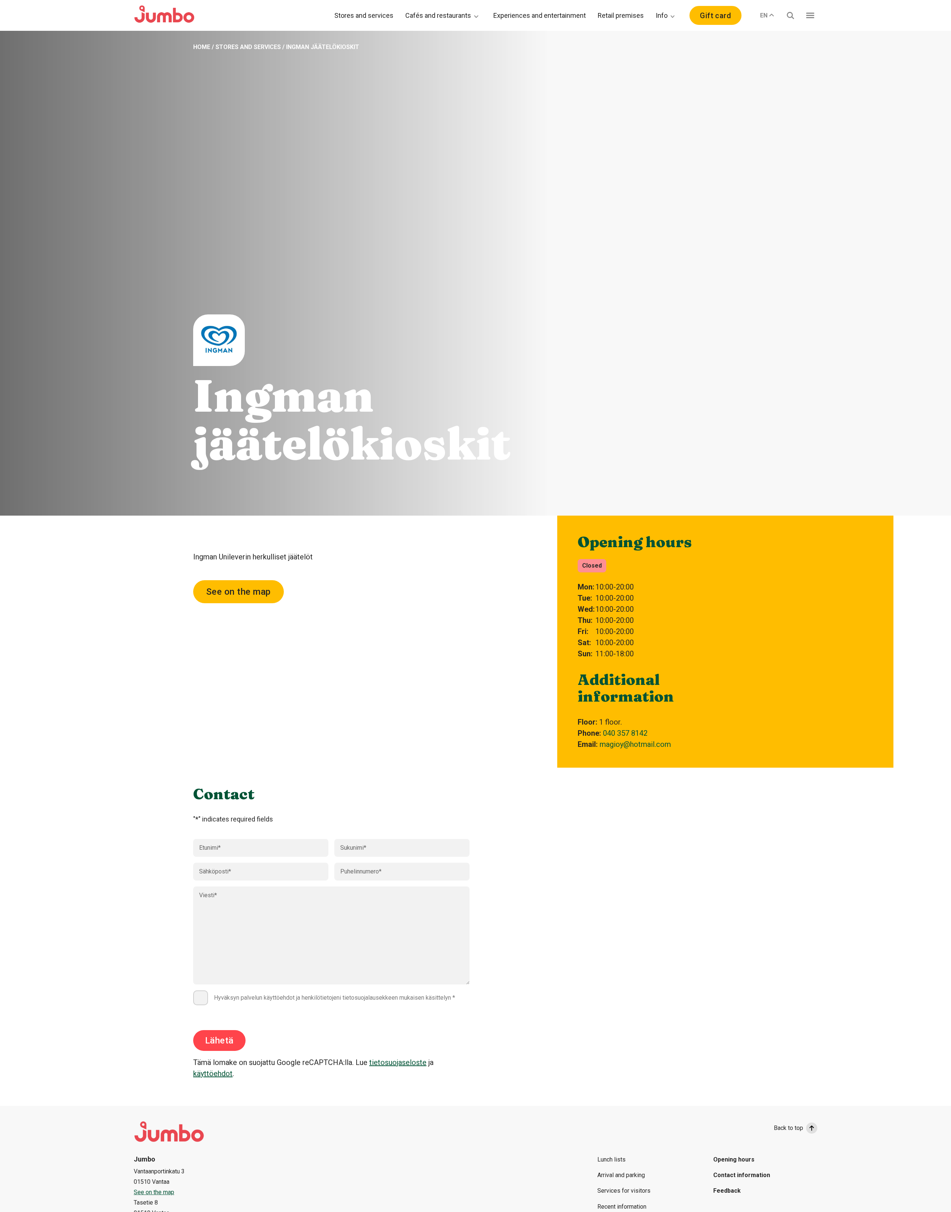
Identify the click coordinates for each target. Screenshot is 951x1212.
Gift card (715, 15)
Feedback (727, 1190)
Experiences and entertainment (539, 15)
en (763, 15)
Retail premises (621, 15)
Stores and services (363, 15)
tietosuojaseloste (397, 1062)
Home (201, 46)
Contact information (741, 1175)
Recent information (621, 1206)
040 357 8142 (625, 733)
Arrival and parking (621, 1175)
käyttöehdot (213, 1073)
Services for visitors (623, 1190)
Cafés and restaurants (438, 15)
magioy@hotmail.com (635, 744)
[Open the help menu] (810, 15)
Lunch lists (611, 1159)
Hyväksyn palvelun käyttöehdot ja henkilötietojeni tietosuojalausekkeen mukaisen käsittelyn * (334, 997)
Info (662, 15)
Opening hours (733, 1159)
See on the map (238, 592)
